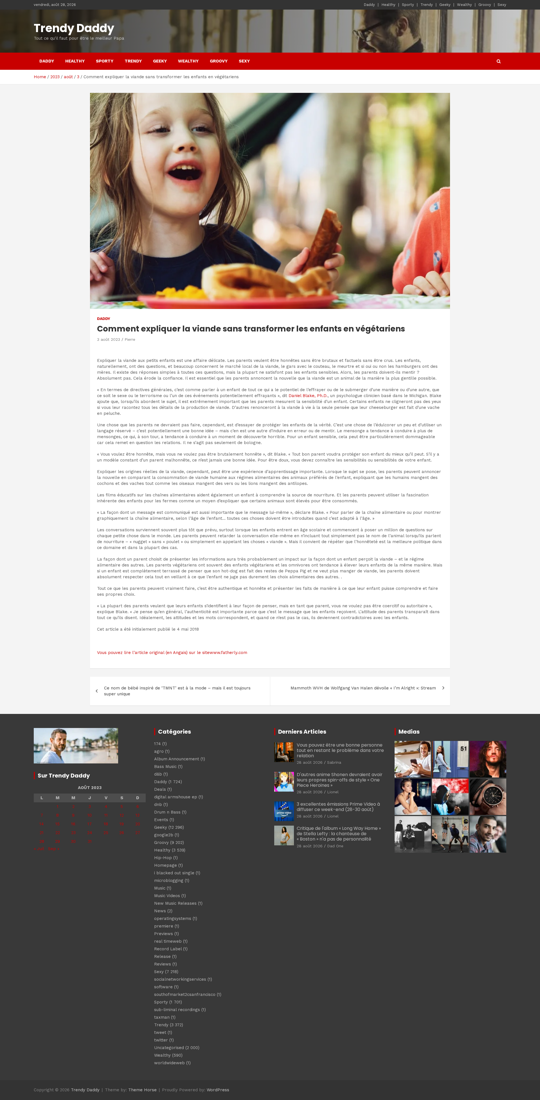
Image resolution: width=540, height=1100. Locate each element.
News (160, 910)
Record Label (168, 948)
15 (57, 823)
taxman (162, 1017)
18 (106, 823)
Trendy (426, 5)
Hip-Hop (163, 857)
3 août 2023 (108, 339)
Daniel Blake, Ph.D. (308, 395)
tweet (160, 1032)
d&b (158, 774)
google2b (163, 834)
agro (159, 751)
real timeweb (168, 941)
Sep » (53, 848)
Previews (163, 933)
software (163, 986)
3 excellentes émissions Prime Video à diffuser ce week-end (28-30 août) (338, 807)
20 (137, 823)
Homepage (165, 865)
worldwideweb (169, 1062)
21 (42, 832)
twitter (161, 1040)
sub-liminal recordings (177, 1009)
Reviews (162, 964)
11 (106, 815)
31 (90, 841)
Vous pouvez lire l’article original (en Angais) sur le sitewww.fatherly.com (172, 652)
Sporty (408, 5)
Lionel (333, 792)
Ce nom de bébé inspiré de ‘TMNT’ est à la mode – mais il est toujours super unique (177, 690)
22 (57, 832)
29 (57, 841)
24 (89, 832)
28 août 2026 (310, 762)
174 (157, 743)
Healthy (388, 5)
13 (138, 815)
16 (73, 823)
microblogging (168, 880)
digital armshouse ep (175, 796)
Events (161, 819)
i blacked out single (174, 872)
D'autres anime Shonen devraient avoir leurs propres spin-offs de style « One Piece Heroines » (339, 779)
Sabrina (334, 762)
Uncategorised (169, 1047)
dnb (158, 804)
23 (73, 832)
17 (89, 823)
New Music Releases (175, 903)
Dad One (335, 846)
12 (122, 815)
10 (89, 815)
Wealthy (464, 5)
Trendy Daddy (74, 28)
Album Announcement (176, 758)
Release (162, 956)
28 (41, 841)
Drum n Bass (167, 812)
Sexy (502, 5)
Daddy (369, 5)
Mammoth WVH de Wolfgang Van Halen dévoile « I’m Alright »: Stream (363, 688)
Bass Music (165, 766)
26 (121, 832)
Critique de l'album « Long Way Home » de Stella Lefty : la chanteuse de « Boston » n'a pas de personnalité (339, 833)
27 (137, 832)
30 (73, 841)
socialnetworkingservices (180, 979)
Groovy (484, 5)
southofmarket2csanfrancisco (184, 994)
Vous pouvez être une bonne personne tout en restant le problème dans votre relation (340, 750)
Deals (160, 789)
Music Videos (167, 895)
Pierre (130, 339)
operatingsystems (172, 918)
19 (122, 823)
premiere (163, 926)
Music (159, 888)
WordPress (218, 1089)
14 (41, 823)
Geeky (445, 5)
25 (106, 832)
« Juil (39, 848)
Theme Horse (142, 1089)
